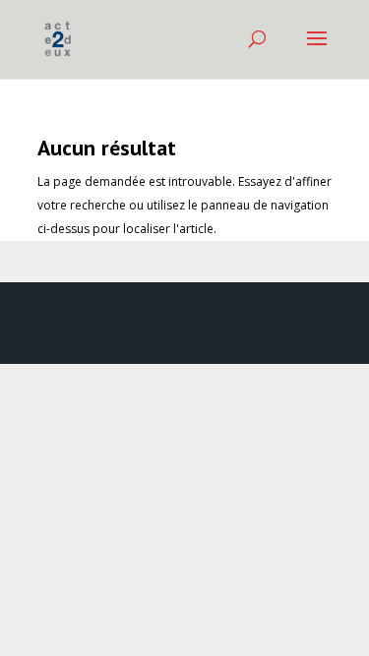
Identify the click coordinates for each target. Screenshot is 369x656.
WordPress (185, 336)
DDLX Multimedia (180, 313)
